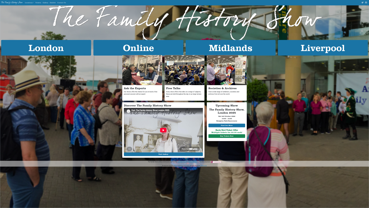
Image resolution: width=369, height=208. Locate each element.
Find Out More (227, 125)
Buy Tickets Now (226, 136)
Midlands (230, 47)
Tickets (38, 3)
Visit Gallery (163, 154)
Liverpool (323, 47)
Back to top (204, 165)
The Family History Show (12, 2)
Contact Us (61, 3)
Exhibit (53, 3)
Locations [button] (29, 3)
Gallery (45, 3)
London (46, 47)
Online (138, 47)
